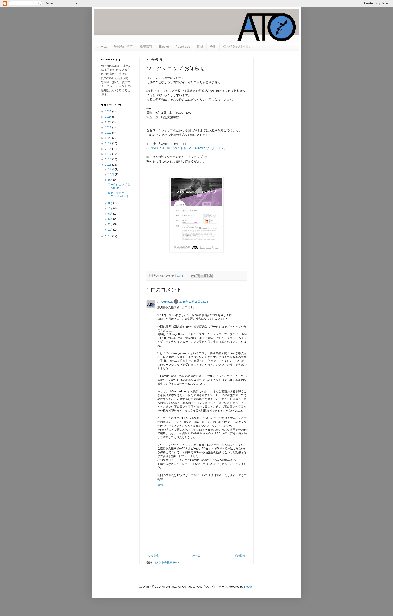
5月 (110, 219)
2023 (108, 122)
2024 (108, 116)
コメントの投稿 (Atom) (167, 562)
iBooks (164, 46)
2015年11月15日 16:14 (193, 301)
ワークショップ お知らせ (119, 186)
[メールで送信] (193, 276)
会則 (213, 46)
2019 (108, 143)
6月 (110, 213)
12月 (111, 169)
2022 (108, 127)
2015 (108, 164)
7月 (110, 208)
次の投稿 (153, 555)
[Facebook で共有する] (206, 276)
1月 (110, 229)
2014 (108, 236)
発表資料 (146, 46)
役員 (200, 46)
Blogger (248, 586)
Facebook (183, 46)
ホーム (102, 46)
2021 (108, 132)
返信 (160, 484)
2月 (110, 224)
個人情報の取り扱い (237, 46)
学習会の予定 (123, 46)
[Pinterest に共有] (210, 276)
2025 (108, 111)
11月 (111, 174)
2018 (108, 148)
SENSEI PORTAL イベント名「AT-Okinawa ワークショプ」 (186, 148)
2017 (108, 154)
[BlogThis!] (197, 276)
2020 (108, 138)
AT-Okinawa (165, 301)
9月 (110, 180)
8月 (110, 203)
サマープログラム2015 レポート (119, 195)
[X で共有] (201, 276)
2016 (108, 159)
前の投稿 (239, 555)
